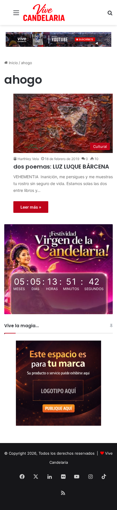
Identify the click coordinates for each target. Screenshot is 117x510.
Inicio (13, 62)
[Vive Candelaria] (44, 12)
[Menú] (16, 14)
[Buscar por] (110, 14)
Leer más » (30, 207)
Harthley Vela (28, 159)
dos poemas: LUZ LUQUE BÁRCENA (61, 167)
